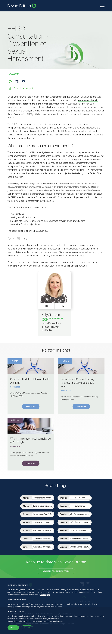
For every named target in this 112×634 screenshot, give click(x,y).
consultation (85, 134)
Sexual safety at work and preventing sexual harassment (80, 530)
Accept (13, 628)
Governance (80, 506)
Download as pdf (23, 88)
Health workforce (42, 539)
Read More (30, 407)
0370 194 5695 (62, 306)
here (14, 265)
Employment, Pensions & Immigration (43, 522)
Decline (27, 628)
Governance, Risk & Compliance (43, 514)
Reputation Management (43, 547)
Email (23, 81)
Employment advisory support (80, 539)
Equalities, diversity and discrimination (43, 530)
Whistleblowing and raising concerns (80, 522)
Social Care (80, 498)
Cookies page (45, 595)
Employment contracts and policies (80, 514)
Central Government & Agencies (43, 506)
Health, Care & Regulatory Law (80, 547)
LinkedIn (16, 81)
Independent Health (42, 498)
